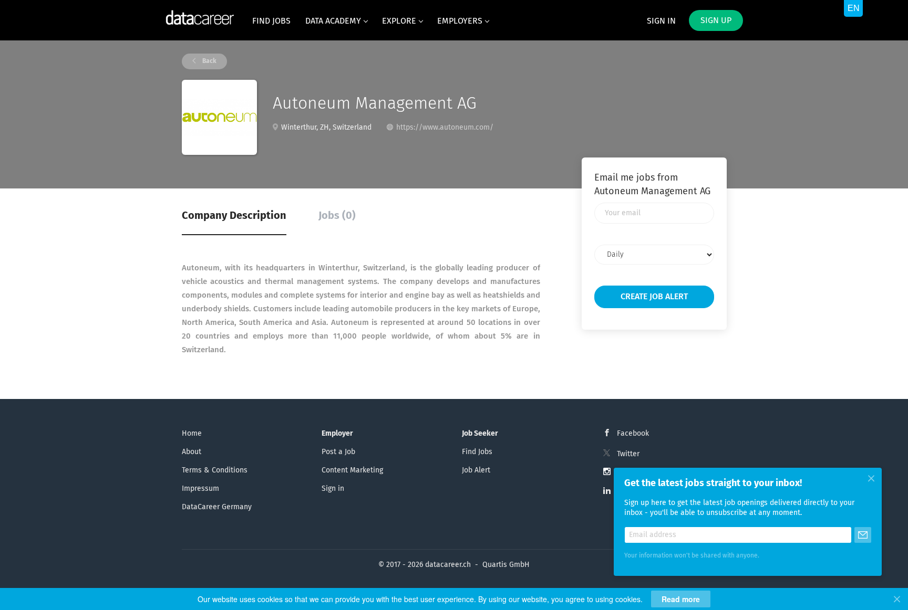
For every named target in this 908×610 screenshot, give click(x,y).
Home (192, 433)
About (191, 452)
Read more (681, 599)
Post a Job (338, 452)
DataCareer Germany (217, 507)
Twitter (628, 454)
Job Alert (476, 470)
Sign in (661, 21)
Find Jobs (477, 452)
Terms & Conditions (214, 470)
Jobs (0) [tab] (337, 216)
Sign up (715, 20)
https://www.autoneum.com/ (444, 127)
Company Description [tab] (234, 216)
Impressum (200, 488)
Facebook (633, 433)
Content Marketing (352, 470)
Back (208, 61)
